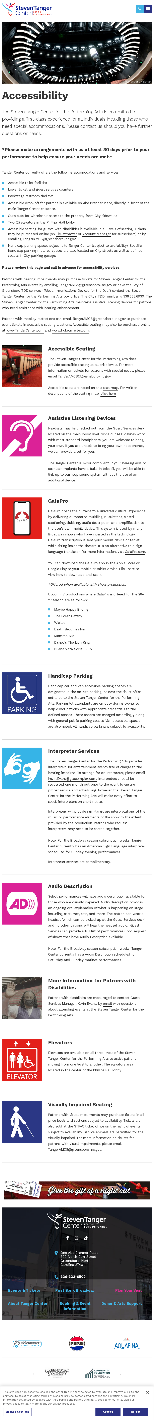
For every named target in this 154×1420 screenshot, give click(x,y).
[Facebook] (67, 1238)
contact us (91, 126)
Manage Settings (17, 1411)
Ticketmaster (66, 234)
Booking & (75, 1306)
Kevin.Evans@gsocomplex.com (72, 779)
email (107, 1004)
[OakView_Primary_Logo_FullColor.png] (57, 1373)
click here (108, 393)
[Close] (147, 1392)
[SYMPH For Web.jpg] (97, 1373)
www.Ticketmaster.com (70, 330)
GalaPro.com (135, 552)
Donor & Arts (121, 1303)
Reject (135, 1411)
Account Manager (96, 234)
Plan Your (128, 1290)
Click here (127, 569)
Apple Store (125, 563)
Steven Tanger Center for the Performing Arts (27, 10)
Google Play (57, 569)
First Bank (75, 1290)
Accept (108, 1411)
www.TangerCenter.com (25, 330)
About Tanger (28, 1303)
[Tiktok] (86, 1238)
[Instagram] (76, 1238)
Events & (24, 1290)
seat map (110, 388)
